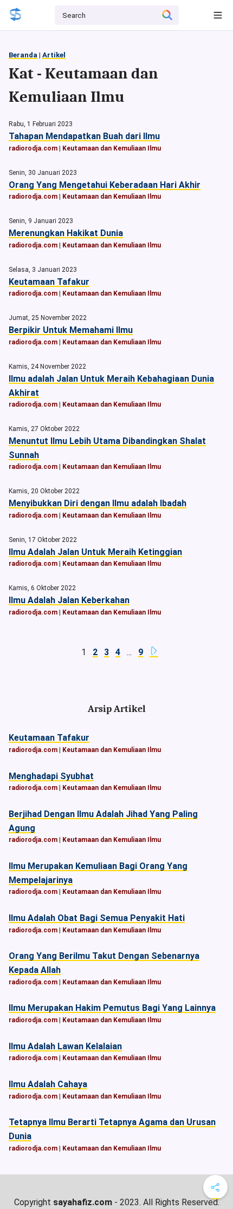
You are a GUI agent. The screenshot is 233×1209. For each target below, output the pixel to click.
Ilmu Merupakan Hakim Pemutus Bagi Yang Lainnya (112, 1008)
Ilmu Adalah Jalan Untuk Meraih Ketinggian (95, 552)
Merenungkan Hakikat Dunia (66, 233)
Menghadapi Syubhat (51, 776)
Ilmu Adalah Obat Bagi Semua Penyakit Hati (97, 918)
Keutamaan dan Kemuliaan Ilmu (111, 148)
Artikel (54, 55)
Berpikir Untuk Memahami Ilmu (71, 330)
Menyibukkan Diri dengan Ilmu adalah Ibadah (97, 503)
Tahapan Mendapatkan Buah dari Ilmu (84, 136)
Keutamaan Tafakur (49, 282)
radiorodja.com (33, 148)
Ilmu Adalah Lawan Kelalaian (65, 1046)
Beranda (23, 55)
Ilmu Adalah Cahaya (48, 1084)
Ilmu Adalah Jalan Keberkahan (69, 600)
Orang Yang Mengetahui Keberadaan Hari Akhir (104, 185)
